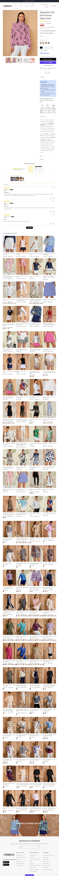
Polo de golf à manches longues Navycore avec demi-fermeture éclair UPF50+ (49, 277)
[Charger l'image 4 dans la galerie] (26, 60)
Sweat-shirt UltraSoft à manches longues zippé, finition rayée (48, 588)
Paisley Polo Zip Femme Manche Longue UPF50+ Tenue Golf (35, 324)
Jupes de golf (45, 857)
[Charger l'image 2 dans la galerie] (14, 60)
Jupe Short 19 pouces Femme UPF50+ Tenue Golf (9, 254)
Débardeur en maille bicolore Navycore (21, 372)
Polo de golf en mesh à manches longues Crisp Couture (48, 661)
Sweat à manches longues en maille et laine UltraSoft (9, 685)
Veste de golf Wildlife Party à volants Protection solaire (22, 564)
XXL (41, 50)
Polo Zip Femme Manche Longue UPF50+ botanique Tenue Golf (8, 397)
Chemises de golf (46, 865)
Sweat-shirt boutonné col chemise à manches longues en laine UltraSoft (49, 784)
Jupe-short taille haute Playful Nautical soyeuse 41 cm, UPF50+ (21, 350)
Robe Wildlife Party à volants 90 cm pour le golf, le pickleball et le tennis (9, 514)
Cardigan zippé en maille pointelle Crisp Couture (35, 539)
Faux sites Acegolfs (33, 871)
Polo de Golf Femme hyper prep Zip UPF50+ (36, 420)
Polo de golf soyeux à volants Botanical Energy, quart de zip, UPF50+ (35, 372)
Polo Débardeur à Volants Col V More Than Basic (22, 254)
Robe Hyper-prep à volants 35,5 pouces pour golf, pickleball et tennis (49, 324)
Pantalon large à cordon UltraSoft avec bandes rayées (8, 612)
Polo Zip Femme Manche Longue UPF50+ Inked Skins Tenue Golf (35, 350)
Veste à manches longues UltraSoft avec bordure (9, 444)
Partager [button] (42, 77)
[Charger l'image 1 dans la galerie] (8, 60)
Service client (18, 859)
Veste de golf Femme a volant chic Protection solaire (35, 397)
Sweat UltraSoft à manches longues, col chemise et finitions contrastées (49, 685)
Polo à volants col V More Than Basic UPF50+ (36, 254)
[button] (21, 3)
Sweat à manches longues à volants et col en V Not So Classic (36, 710)
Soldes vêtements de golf (47, 869)
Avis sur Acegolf (19, 865)
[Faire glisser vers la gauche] (4, 60)
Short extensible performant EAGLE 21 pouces (22, 277)
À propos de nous (33, 855)
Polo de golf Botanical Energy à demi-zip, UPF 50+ (22, 588)
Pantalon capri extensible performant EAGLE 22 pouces (22, 324)
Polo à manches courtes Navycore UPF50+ (35, 277)
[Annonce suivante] (55, 1)
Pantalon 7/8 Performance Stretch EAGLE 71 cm (49, 420)
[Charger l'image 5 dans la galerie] (32, 60)
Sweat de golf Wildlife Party (7, 563)
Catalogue (31, 863)
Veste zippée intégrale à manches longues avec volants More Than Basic (36, 808)
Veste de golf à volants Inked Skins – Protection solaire (9, 784)
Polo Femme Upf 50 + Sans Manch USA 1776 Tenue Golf (22, 397)
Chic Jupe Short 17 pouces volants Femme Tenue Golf (49, 350)
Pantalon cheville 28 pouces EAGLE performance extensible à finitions (35, 300)
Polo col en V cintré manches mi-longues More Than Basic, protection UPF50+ (9, 324)
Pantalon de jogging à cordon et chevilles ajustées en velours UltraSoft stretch (22, 710)
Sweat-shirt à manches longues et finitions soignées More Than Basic (22, 808)
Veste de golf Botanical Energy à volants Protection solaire (8, 588)
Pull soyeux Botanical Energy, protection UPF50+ (21, 467)
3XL (45, 50)
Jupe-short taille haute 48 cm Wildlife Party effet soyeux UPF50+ (36, 564)
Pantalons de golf (46, 861)
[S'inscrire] (38, 847)
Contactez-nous (32, 857)
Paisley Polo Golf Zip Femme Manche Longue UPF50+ (49, 254)
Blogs (31, 861)
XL (51, 47)
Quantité (41, 35)
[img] (7, 188)
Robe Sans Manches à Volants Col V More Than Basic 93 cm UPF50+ (9, 420)
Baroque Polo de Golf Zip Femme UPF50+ (48, 490)
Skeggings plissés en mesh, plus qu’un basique (36, 490)
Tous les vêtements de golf (48, 855)
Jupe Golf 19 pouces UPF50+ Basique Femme (49, 300)
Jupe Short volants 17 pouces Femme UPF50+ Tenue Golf (49, 397)
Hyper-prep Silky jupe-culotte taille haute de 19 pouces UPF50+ (49, 467)
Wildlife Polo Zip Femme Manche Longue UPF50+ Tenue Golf (21, 514)
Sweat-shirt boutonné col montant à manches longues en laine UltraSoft (22, 784)
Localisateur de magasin (34, 869)
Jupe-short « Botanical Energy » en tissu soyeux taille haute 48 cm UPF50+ (49, 372)
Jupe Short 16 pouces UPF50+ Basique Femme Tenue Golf (22, 490)
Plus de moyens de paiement (47, 65)
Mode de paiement (19, 855)
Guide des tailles (33, 867)
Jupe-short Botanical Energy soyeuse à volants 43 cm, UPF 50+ (36, 588)
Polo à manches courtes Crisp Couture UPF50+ (49, 444)
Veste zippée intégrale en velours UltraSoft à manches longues (21, 685)
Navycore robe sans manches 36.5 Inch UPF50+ (9, 372)
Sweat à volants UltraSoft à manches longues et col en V (22, 612)
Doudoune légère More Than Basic (49, 538)
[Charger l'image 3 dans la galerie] (20, 60)
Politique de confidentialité (35, 859)
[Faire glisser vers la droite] (36, 60)
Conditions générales (20, 863)
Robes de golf (45, 859)
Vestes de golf (45, 867)
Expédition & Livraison (20, 861)
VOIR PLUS (29, 827)
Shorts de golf (45, 863)
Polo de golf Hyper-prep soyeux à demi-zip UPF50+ (35, 467)
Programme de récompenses (35, 865)
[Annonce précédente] (3, 1)
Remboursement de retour (21, 857)
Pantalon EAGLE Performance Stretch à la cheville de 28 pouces (9, 277)
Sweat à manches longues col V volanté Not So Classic (8, 539)
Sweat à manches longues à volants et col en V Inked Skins (49, 760)
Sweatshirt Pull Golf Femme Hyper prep (35, 514)
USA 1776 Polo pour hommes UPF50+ (49, 513)
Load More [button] (29, 227)
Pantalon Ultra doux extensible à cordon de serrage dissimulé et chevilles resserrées (21, 444)
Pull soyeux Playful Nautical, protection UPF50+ (8, 350)
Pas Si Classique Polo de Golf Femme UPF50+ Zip (36, 444)
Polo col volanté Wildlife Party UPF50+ (49, 563)
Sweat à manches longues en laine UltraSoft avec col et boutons (9, 710)
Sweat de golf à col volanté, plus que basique (9, 808)
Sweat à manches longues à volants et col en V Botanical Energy (22, 735)
